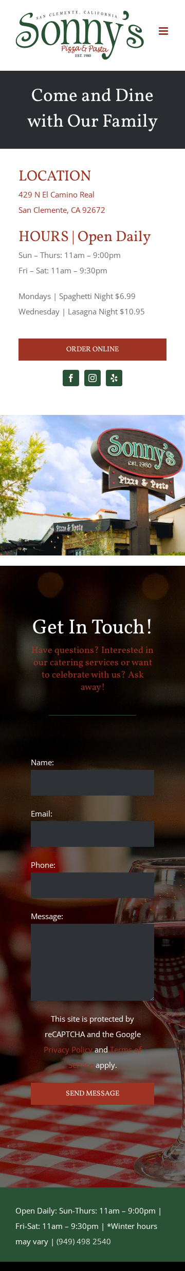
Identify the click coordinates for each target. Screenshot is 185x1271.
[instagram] (92, 378)
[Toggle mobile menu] (164, 31)
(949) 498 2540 (84, 1241)
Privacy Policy (68, 1049)
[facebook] (71, 378)
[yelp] (114, 378)
